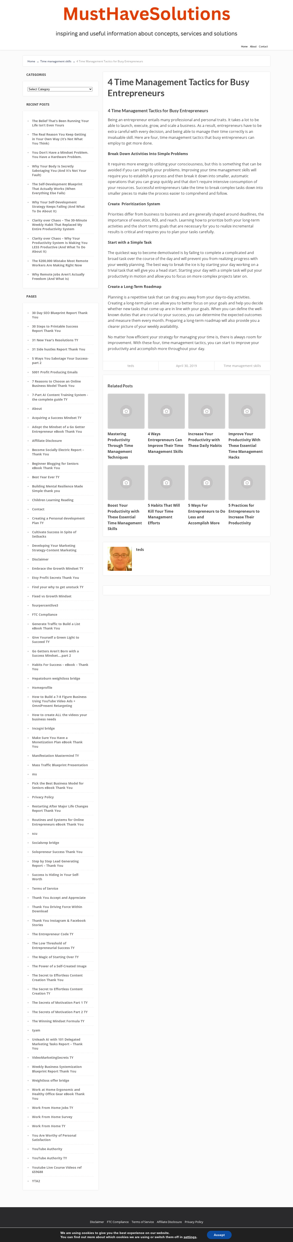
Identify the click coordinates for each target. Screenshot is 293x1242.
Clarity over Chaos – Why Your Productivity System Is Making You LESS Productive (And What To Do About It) (59, 245)
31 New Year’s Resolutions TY (55, 340)
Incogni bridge (43, 728)
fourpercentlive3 (45, 605)
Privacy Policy (43, 797)
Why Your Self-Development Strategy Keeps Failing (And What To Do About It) (58, 206)
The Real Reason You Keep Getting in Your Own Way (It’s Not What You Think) (59, 138)
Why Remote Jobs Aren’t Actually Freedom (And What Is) (58, 276)
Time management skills (242, 366)
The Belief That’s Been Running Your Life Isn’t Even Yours (60, 123)
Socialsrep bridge (45, 842)
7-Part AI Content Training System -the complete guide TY (60, 397)
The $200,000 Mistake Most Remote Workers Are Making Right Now (60, 263)
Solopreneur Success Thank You (57, 852)
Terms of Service (45, 888)
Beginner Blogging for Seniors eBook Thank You (55, 465)
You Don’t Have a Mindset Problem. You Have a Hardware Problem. (60, 154)
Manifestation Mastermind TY (55, 755)
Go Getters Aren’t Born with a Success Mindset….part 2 (55, 653)
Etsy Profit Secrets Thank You (55, 577)
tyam (36, 1030)
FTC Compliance (44, 614)
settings (190, 1237)
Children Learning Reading (52, 500)
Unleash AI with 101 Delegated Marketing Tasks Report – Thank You (57, 1044)
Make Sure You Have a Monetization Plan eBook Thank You (57, 742)
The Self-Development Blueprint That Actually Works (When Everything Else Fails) (57, 188)
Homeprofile (42, 687)
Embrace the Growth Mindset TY (57, 568)
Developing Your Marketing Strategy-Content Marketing (54, 547)
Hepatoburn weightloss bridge (56, 678)
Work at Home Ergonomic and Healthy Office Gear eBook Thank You (58, 1094)
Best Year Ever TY (46, 477)
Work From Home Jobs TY (52, 1107)
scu (34, 833)
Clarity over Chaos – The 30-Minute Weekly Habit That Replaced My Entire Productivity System (59, 224)
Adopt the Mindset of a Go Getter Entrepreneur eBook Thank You (58, 429)
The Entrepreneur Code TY (52, 934)
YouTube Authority (47, 1149)
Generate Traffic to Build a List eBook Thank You (56, 626)
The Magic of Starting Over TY (55, 957)
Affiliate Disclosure (47, 440)
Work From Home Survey (52, 1117)
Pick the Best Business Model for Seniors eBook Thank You (58, 785)
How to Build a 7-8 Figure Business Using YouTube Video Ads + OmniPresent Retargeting (59, 701)
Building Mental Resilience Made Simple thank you (57, 488)
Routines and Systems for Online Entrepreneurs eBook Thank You (58, 822)
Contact (263, 46)
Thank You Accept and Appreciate (59, 897)
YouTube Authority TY (49, 1158)
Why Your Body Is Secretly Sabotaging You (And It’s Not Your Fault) (59, 170)
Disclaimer (40, 559)
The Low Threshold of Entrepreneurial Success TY (53, 945)
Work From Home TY (48, 1126)
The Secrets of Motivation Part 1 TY (60, 1002)
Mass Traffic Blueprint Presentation (60, 765)
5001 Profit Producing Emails (55, 372)
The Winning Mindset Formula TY (58, 1021)
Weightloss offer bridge (50, 1080)
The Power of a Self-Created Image (59, 966)
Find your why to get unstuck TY (58, 587)
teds (131, 366)
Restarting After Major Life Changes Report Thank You (60, 808)
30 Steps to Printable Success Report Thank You (55, 328)
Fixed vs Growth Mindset (51, 596)
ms (34, 774)
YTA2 (36, 1181)
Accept (219, 1235)
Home (244, 46)
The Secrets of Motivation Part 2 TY (60, 1012)
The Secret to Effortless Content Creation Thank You (57, 977)
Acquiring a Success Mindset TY (56, 418)
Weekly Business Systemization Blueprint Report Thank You (57, 1068)
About (253, 46)
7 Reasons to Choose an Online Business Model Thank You (56, 383)
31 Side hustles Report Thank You (58, 349)
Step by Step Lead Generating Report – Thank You (55, 863)
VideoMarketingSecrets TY (52, 1057)
